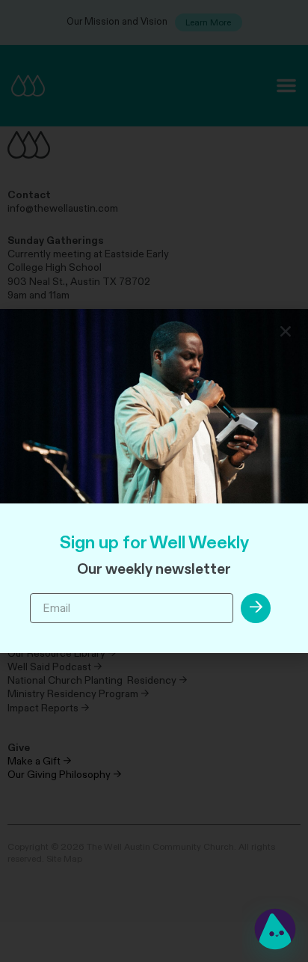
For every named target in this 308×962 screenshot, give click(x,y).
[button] (285, 331)
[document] (154, 481)
